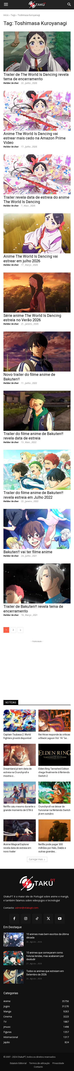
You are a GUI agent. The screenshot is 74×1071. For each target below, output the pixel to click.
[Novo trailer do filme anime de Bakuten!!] (37, 352)
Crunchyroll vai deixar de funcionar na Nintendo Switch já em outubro (54, 810)
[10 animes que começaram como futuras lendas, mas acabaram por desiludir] (13, 958)
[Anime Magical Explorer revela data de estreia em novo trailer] (19, 830)
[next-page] (20, 630)
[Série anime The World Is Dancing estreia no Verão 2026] (37, 292)
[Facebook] (14, 919)
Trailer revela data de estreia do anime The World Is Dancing (36, 199)
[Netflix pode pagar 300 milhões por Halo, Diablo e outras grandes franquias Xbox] (54, 830)
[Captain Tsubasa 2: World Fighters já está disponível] (19, 721)
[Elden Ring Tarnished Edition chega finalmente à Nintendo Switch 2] (54, 755)
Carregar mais (36, 859)
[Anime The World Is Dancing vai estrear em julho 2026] (37, 233)
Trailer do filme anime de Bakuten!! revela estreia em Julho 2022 (33, 495)
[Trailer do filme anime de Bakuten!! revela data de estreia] (37, 411)
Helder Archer (11, 83)
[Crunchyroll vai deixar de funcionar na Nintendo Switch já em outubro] (54, 793)
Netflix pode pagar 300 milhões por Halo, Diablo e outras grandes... (52, 848)
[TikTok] (37, 919)
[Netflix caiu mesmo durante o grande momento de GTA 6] (19, 793)
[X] (48, 919)
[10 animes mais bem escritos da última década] (13, 940)
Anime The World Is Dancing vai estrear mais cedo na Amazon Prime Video (34, 138)
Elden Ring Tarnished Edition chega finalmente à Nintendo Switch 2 (54, 772)
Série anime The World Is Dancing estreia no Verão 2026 (32, 317)
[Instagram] (25, 919)
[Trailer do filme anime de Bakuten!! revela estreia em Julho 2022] (37, 470)
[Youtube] (60, 919)
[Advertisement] (37, 664)
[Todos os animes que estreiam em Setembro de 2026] (13, 977)
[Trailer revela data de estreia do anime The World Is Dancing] (37, 174)
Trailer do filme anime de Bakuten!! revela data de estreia (33, 436)
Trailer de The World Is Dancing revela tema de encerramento (36, 76)
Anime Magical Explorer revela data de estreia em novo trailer (17, 848)
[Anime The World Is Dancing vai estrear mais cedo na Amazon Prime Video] (37, 111)
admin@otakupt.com (26, 907)
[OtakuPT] (37, 5)
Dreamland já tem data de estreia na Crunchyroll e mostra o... (17, 772)
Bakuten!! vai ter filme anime (27, 552)
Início (6, 15)
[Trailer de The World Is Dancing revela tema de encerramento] (37, 51)
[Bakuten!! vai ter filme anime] (37, 529)
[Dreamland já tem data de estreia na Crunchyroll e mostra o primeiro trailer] (19, 755)
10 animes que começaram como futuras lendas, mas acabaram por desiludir (45, 956)
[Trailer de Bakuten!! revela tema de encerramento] (37, 583)
